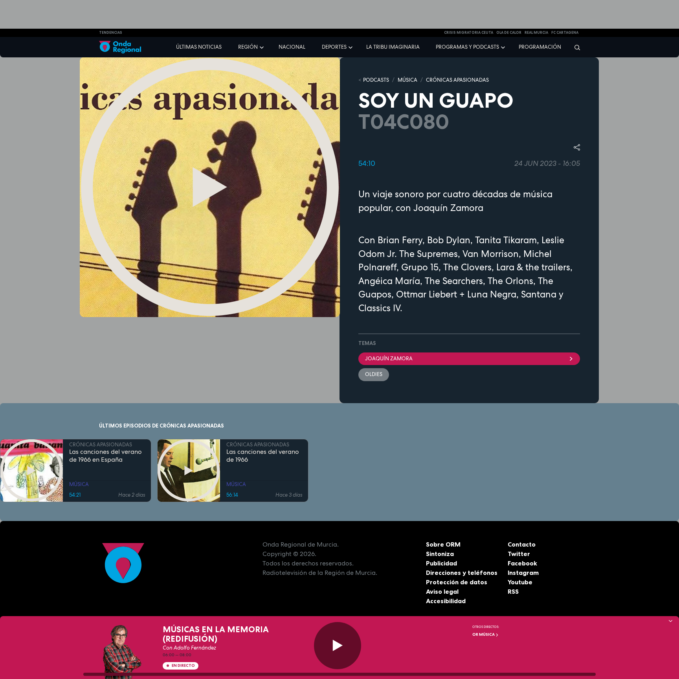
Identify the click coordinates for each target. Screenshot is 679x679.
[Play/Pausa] (337, 645)
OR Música (483, 634)
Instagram (523, 572)
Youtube (520, 582)
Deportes (334, 47)
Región (248, 47)
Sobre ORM (443, 544)
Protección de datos (456, 582)
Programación (540, 47)
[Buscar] (574, 47)
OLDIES (373, 374)
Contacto (522, 544)
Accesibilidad (446, 601)
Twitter (519, 554)
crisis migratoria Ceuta (468, 32)
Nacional (292, 47)
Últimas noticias (199, 47)
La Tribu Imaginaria (393, 47)
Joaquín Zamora (389, 358)
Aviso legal (442, 591)
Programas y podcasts (467, 47)
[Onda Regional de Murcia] (120, 47)
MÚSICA (407, 80)
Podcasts (376, 80)
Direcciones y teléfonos (461, 572)
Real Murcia (536, 32)
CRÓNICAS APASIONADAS (457, 80)
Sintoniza (440, 554)
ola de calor (508, 32)
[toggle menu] (262, 46)
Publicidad (441, 563)
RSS (513, 591)
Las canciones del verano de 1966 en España (105, 456)
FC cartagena (564, 32)
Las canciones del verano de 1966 (262, 456)
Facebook (522, 563)
